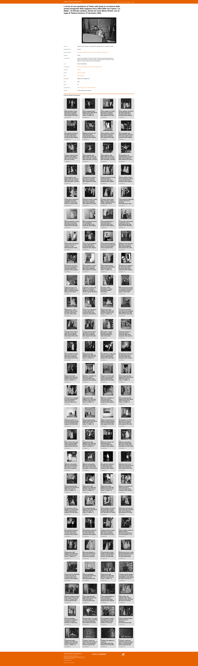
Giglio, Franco (99, 66)
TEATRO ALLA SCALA (82, 87)
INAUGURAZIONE (91, 87)
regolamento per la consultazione (69, 662)
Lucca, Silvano (93, 66)
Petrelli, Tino (87, 66)
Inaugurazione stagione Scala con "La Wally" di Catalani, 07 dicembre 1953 (92, 52)
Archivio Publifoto (127, 2)
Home (118, 2)
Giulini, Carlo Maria (81, 72)
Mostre (132, 2)
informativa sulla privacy (68, 660)
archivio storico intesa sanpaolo (73, 1)
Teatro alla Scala (80, 75)
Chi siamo (121, 2)
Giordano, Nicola (80, 66)
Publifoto (79, 69)
